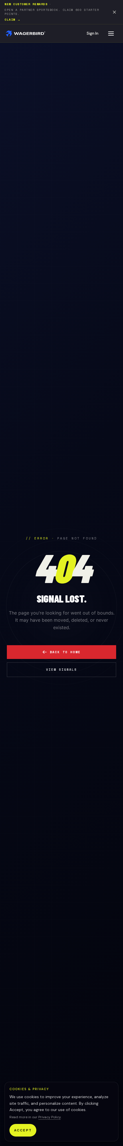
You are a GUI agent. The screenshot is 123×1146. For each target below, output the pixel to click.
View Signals (61, 669)
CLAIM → (13, 20)
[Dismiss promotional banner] (114, 12)
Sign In (92, 33)
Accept (23, 1130)
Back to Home (65, 652)
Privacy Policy (49, 1117)
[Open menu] (111, 33)
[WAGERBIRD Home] (25, 33)
